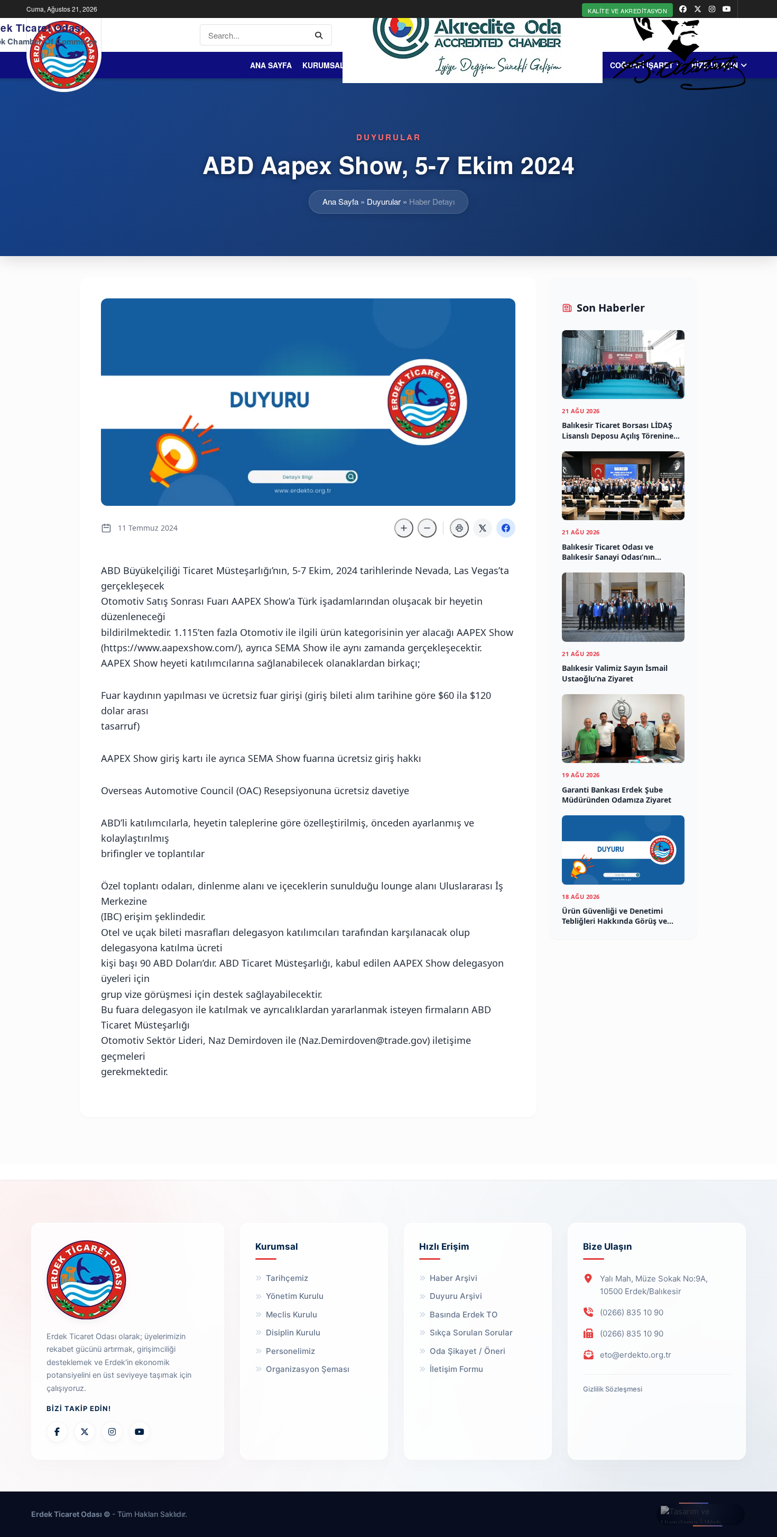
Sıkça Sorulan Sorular (471, 1332)
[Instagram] (112, 1431)
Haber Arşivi (453, 1278)
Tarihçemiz (287, 1278)
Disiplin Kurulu (293, 1332)
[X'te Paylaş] (482, 528)
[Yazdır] (459, 528)
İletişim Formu (456, 1369)
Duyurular (384, 201)
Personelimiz (290, 1351)
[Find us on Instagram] (712, 9)
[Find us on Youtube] (727, 9)
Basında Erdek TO (464, 1314)
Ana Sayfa (271, 65)
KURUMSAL (323, 65)
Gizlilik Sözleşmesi (612, 1389)
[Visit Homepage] (64, 55)
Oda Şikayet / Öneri (467, 1351)
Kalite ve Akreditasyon (627, 10)
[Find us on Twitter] (697, 9)
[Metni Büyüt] (403, 528)
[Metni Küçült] (427, 528)
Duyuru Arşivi (456, 1296)
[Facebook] (57, 1431)
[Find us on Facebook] (683, 9)
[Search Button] (321, 35)
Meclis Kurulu (291, 1314)
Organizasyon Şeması (307, 1369)
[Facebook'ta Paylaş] (505, 528)
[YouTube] (139, 1431)
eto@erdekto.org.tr (635, 1355)
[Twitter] (84, 1431)
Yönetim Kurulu (294, 1296)
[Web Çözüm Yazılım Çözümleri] (700, 1514)
